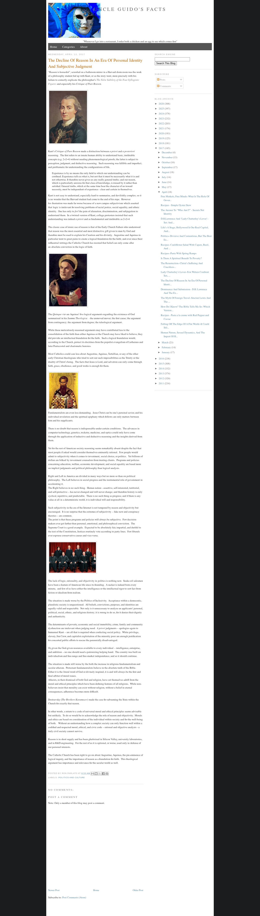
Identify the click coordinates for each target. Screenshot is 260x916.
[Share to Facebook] (103, 773)
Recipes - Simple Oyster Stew (176, 205)
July (164, 177)
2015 (162, 363)
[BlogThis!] (96, 773)
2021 (162, 128)
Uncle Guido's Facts (130, 9)
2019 (162, 138)
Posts (162, 79)
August (166, 172)
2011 (162, 383)
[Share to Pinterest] (107, 773)
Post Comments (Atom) (74, 897)
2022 (162, 123)
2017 (162, 148)
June (164, 182)
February (166, 347)
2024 (162, 113)
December (167, 152)
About (83, 47)
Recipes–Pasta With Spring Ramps (178, 253)
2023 (162, 118)
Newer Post (54, 890)
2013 (162, 373)
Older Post (138, 890)
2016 (162, 358)
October (166, 162)
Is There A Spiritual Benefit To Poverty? (181, 258)
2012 (162, 378)
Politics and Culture (71, 777)
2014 (162, 368)
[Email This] (92, 773)
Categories (68, 47)
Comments (165, 86)
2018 (162, 143)
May (164, 187)
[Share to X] (100, 773)
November (167, 157)
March (165, 342)
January (166, 352)
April (165, 192)
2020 (162, 133)
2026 (162, 103)
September (167, 167)
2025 (162, 108)
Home (53, 47)
